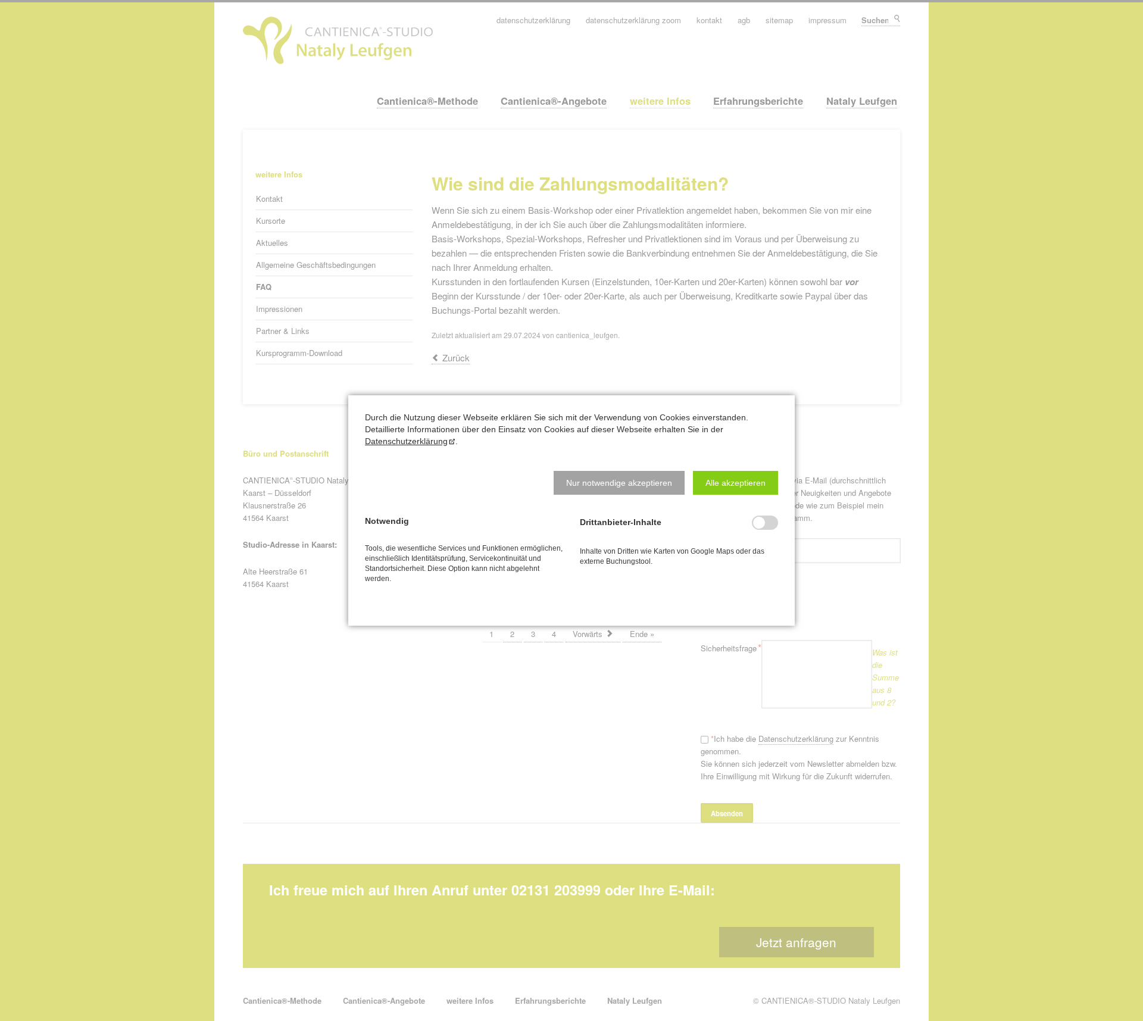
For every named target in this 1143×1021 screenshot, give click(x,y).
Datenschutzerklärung (406, 441)
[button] (619, 483)
